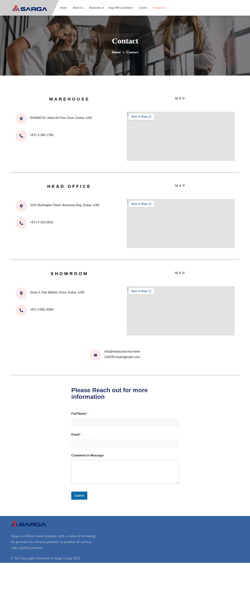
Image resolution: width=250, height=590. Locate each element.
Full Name (79, 413)
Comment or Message (87, 455)
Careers (143, 7)
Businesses (95, 7)
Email (76, 434)
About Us (78, 7)
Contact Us (159, 7)
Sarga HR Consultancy (120, 7)
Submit (79, 495)
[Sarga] (30, 8)
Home (63, 7)
